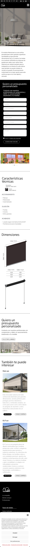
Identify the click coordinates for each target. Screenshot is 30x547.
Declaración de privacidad (16, 544)
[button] (27, 515)
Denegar (15, 537)
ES (2, 1)
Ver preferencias (15, 541)
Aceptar (15, 533)
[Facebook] (21, 1)
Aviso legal (25, 544)
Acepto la (13, 138)
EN (4, 1)
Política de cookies (6, 544)
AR (16, 1)
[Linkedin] (26, 1)
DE (9, 1)
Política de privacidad (15, 138)
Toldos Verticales (7, 511)
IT (11, 1)
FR (7, 1)
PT (14, 1)
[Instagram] (23, 1)
